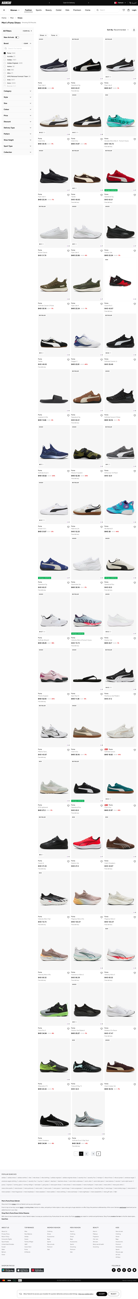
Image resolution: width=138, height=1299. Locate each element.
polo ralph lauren (127, 1181)
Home (87, 10)
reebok (47, 1181)
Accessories (50, 1236)
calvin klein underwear (76, 1181)
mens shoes (67, 1184)
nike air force (108, 1177)
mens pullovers (29, 1188)
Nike (25, 1231)
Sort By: (110, 30)
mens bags (108, 1188)
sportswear (122, 1207)
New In (72, 1231)
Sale (48, 1249)
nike (30, 1177)
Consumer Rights (7, 1239)
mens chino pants (7, 1188)
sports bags (65, 1188)
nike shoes (36, 1177)
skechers (53, 1181)
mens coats (47, 1188)
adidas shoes (12, 1177)
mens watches (88, 1188)
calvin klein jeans (99, 1181)
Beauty (49, 10)
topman (9, 1184)
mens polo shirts (118, 1184)
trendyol (100, 1177)
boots (21, 1207)
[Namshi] (6, 3)
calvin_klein (88, 1181)
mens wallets (51, 1191)
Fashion (28, 10)
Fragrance (96, 1236)
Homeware (119, 1247)
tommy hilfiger (28, 1184)
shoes (14, 1204)
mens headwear (29, 1191)
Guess (26, 1239)
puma (3, 1184)
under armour (22, 1181)
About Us (4, 1231)
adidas (4, 1177)
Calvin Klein (27, 1247)
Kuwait (3, 1247)
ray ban (40, 1181)
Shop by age (119, 1252)
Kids (67, 10)
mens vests (98, 1184)
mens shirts (107, 1184)
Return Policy (5, 1236)
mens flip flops (99, 1188)
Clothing (49, 1231)
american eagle (129, 1177)
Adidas (26, 1236)
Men (12, 18)
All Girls (118, 1254)
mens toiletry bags (120, 1188)
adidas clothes (22, 1177)
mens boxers (18, 1188)
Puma (26, 1249)
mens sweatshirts (96, 1191)
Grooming (73, 1247)
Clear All (26, 31)
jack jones (45, 1184)
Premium (77, 10)
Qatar (3, 1249)
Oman (3, 1254)
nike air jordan (118, 1177)
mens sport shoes (55, 1184)
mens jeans (56, 1188)
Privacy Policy (5, 1234)
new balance (110, 1181)
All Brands (27, 1252)
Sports (39, 10)
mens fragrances (17, 1191)
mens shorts (131, 1188)
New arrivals (50, 1244)
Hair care (95, 1239)
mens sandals (6, 1191)
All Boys (118, 1257)
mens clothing (61, 1191)
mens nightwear (84, 1191)
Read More (5, 1219)
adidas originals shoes (70, 1177)
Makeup (95, 1234)
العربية (134, 3)
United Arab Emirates (8, 1244)
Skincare (95, 1241)
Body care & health (98, 1244)
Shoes (20, 18)
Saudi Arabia (5, 1241)
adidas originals (56, 1177)
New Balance (28, 1234)
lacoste (117, 1181)
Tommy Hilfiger (28, 1241)
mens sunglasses (76, 1188)
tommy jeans (18, 1184)
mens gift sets (108, 1191)
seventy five (82, 1177)
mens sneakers (77, 1184)
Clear (26, 43)
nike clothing (45, 1177)
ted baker (38, 1184)
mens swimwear (72, 1191)
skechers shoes (62, 1181)
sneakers (77, 1216)
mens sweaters (40, 1191)
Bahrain (4, 1252)
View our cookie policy (85, 1294)
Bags (48, 1239)
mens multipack (88, 1184)
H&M (25, 1244)
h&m (115, 1191)
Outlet (58, 10)
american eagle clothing (9, 1181)
